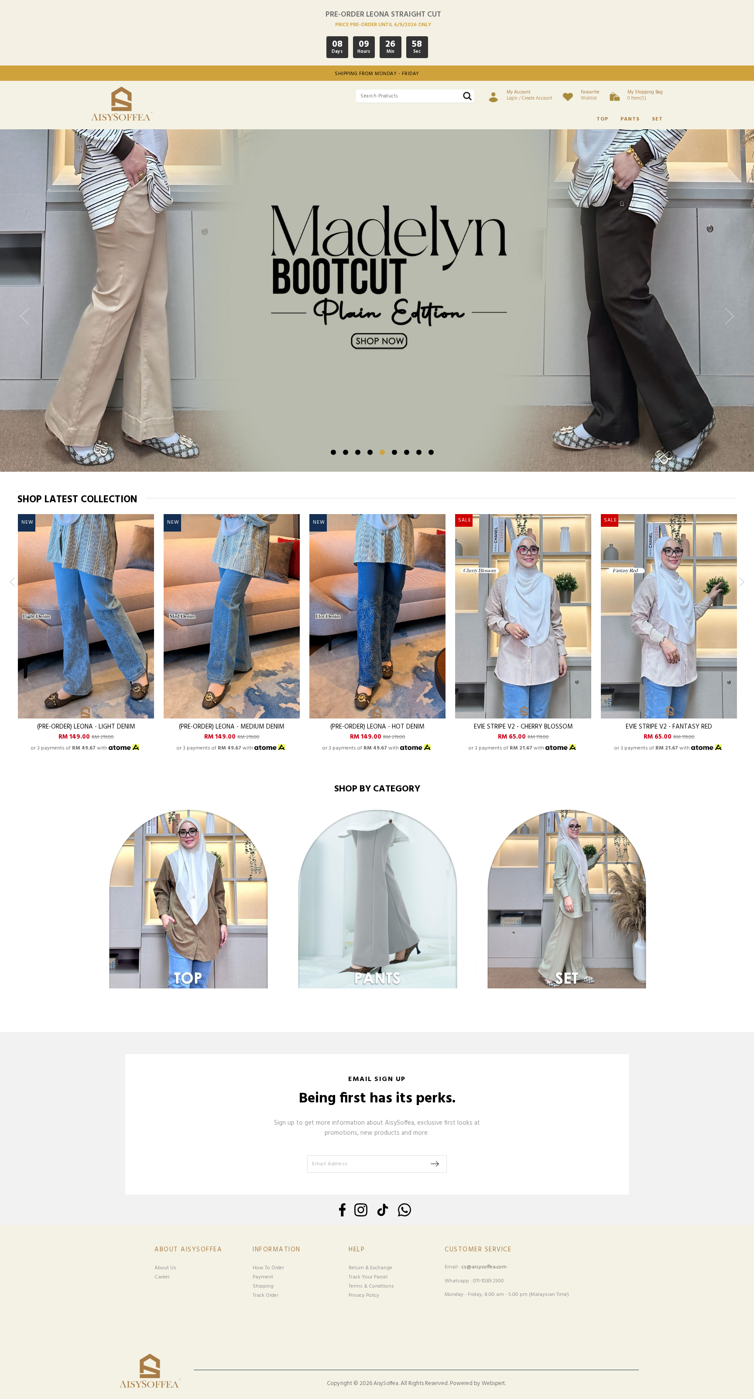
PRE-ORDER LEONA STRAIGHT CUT (383, 15)
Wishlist (590, 95)
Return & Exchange (370, 1268)
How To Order (268, 1268)
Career (162, 1277)
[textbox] (415, 96)
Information (277, 1250)
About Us (165, 1268)
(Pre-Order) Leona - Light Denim (86, 727)
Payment (263, 1277)
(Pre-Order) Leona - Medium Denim (231, 727)
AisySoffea (386, 1383)
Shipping (263, 1286)
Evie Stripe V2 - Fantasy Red (669, 727)
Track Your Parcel (368, 1277)
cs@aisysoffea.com (484, 1267)
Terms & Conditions (371, 1286)
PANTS (630, 119)
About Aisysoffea (188, 1250)
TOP (602, 119)
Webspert (493, 1383)
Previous (26, 323)
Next (727, 323)
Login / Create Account (529, 95)
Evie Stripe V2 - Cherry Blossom (523, 727)
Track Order (265, 1295)
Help (357, 1250)
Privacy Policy (364, 1295)
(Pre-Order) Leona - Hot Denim (377, 727)
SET (657, 119)
